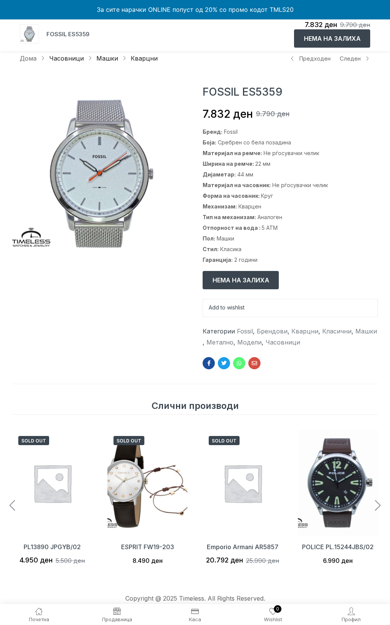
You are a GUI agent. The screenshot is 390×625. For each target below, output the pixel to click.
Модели (249, 342)
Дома (28, 58)
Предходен (315, 58)
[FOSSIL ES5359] (209, 363)
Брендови (272, 331)
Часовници (66, 58)
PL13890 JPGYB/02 (52, 547)
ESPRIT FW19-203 (147, 547)
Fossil (245, 331)
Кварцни (144, 58)
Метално (219, 342)
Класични (337, 331)
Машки (107, 58)
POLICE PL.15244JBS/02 (338, 547)
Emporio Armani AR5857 (242, 547)
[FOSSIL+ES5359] (224, 363)
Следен (350, 58)
